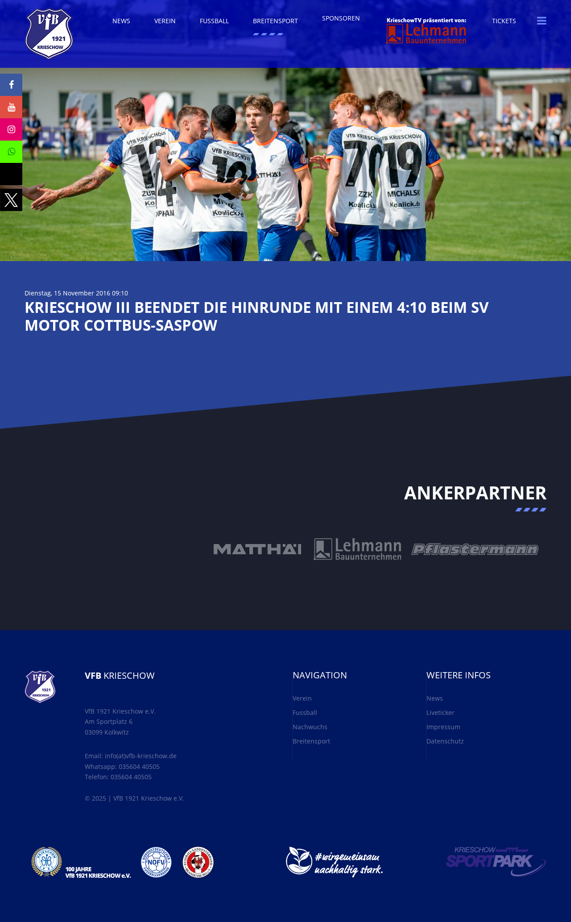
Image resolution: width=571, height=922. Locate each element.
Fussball (305, 712)
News (434, 698)
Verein (302, 698)
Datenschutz (445, 741)
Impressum (443, 727)
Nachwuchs (310, 727)
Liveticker (440, 712)
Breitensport (311, 741)
